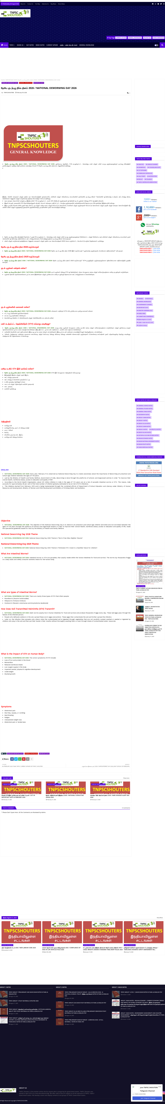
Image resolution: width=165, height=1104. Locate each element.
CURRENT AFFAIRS (121, 37)
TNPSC (11, 45)
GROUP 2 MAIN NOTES (144, 426)
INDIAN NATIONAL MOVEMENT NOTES (148, 441)
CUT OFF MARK (142, 170)
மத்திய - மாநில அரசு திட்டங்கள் (68, 45)
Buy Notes (53, 4)
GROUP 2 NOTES (142, 429)
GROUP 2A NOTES (156, 429)
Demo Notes (61, 4)
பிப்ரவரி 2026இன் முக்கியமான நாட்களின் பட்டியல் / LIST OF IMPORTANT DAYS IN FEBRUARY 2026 (18, 796)
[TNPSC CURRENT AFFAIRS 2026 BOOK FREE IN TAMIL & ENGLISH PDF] (149, 572)
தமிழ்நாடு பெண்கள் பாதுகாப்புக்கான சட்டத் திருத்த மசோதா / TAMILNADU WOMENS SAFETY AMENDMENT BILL (141, 948)
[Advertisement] (130, 21)
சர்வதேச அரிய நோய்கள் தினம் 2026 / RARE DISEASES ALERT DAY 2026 (109, 796)
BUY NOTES (30, 45)
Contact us (30, 4)
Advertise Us (45, 4)
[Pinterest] (23, 759)
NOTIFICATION (153, 176)
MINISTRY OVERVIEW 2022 (145, 310)
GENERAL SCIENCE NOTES (145, 405)
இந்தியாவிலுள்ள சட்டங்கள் (144, 319)
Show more (126, 778)
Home (6, 45)
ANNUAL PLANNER (152, 164)
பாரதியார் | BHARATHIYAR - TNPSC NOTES (152, 607)
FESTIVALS (149, 298)
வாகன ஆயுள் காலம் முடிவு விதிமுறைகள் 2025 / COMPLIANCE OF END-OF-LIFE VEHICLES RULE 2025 (61, 948)
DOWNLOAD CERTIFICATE (145, 173)
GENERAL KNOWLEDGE (135, 37)
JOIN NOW (156, 248)
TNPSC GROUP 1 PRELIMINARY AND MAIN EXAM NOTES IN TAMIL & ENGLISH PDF (28, 993)
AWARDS (140, 298)
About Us (23, 4)
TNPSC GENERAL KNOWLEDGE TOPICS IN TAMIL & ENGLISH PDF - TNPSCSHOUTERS (153, 617)
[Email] (27, 759)
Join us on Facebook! (150, 209)
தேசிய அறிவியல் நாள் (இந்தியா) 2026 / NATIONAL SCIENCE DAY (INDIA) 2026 (65, 796)
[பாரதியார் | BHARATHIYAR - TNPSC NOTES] (140, 609)
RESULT (140, 179)
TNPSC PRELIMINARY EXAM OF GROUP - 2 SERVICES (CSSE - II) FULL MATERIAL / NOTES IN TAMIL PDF (84, 1021)
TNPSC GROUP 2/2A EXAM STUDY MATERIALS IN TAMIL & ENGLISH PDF (85, 1003)
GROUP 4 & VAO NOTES (144, 432)
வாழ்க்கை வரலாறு (142, 325)
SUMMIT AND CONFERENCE (145, 316)
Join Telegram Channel (147, 1098)
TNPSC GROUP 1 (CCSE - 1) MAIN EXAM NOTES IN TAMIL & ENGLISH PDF (141, 992)
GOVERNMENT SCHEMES (145, 304)
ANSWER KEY (141, 167)
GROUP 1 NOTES (142, 420)
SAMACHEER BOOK (158, 37)
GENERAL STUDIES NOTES (145, 408)
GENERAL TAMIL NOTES (144, 411)
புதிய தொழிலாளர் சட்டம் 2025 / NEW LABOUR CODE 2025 (19, 948)
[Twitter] (16, 759)
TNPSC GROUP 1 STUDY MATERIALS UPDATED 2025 (23, 1001)
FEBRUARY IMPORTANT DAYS (10, 83)
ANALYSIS (141, 164)
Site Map (37, 4)
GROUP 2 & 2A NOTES (144, 423)
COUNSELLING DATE (154, 167)
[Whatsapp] (20, 759)
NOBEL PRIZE (141, 313)
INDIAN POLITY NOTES (144, 444)
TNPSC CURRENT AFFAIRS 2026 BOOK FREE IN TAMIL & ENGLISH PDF (149, 589)
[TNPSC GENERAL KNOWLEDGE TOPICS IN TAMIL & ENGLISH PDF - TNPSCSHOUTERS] (140, 617)
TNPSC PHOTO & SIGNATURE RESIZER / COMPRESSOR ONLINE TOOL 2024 (154, 598)
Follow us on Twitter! (150, 201)
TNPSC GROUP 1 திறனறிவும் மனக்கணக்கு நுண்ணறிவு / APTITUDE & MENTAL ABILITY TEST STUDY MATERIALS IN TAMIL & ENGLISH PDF (30, 1010)
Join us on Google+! (150, 217)
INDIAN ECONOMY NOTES (145, 438)
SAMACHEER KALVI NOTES (145, 447)
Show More (160, 917)
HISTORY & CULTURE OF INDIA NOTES (148, 435)
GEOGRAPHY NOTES (143, 414)
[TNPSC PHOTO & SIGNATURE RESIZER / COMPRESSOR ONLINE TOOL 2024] (140, 599)
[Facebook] (12, 759)
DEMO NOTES (40, 45)
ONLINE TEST (147, 37)
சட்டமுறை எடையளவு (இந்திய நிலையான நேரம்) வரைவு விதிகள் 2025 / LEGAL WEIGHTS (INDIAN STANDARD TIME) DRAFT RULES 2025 (103, 948)
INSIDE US (20, 45)
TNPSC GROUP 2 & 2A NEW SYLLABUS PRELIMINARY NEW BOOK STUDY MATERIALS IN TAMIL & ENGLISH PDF (85, 1012)
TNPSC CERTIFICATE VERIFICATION (147, 182)
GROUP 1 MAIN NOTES (144, 417)
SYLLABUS (149, 179)
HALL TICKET (141, 176)
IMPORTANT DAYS (11, 80)
